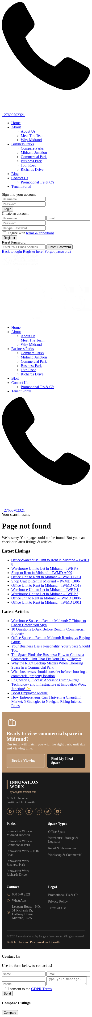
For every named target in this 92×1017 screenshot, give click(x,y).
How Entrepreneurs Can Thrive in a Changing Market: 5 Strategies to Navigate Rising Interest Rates (46, 701)
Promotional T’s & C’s (37, 182)
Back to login (12, 251)
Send (7, 993)
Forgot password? (58, 251)
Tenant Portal (21, 186)
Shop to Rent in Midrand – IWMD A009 (41, 573)
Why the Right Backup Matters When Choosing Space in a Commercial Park (47, 665)
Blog (15, 174)
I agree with (31, 233)
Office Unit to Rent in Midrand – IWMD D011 (46, 602)
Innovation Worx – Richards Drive (19, 872)
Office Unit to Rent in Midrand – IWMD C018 (46, 585)
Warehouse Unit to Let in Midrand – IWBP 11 (45, 590)
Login (7, 209)
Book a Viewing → (26, 760)
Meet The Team (32, 136)
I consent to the (30, 989)
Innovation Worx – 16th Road (23, 853)
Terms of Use (57, 908)
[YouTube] (57, 811)
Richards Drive (32, 169)
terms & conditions (40, 233)
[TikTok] (47, 811)
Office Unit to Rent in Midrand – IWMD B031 (46, 577)
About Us (28, 131)
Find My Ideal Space (62, 761)
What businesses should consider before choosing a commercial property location (49, 674)
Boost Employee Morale (29, 693)
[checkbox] (4, 988)
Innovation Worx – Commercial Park (19, 843)
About (16, 127)
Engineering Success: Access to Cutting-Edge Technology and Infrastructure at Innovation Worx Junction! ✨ (48, 684)
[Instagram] (38, 811)
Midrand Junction (34, 153)
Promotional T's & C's (63, 895)
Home (16, 123)
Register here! (33, 251)
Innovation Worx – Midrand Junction (19, 833)
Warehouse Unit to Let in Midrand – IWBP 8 (44, 568)
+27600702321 (13, 115)
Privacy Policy (58, 901)
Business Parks (22, 144)
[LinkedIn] (29, 811)
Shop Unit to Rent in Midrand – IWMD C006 (45, 581)
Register (9, 238)
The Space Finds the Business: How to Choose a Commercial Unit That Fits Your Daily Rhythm (47, 657)
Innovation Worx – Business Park (19, 862)
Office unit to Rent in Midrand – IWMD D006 (46, 598)
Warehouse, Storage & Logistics (63, 839)
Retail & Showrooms (62, 848)
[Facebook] (10, 811)
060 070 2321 (21, 894)
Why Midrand (31, 140)
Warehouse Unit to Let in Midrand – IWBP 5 (44, 594)
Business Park (31, 161)
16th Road (28, 165)
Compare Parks (32, 148)
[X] (19, 811)
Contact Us (19, 178)
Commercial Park (34, 157)
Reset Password (59, 247)
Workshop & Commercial (65, 855)
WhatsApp (19, 900)
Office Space (56, 832)
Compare (10, 1012)
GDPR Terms (41, 989)
